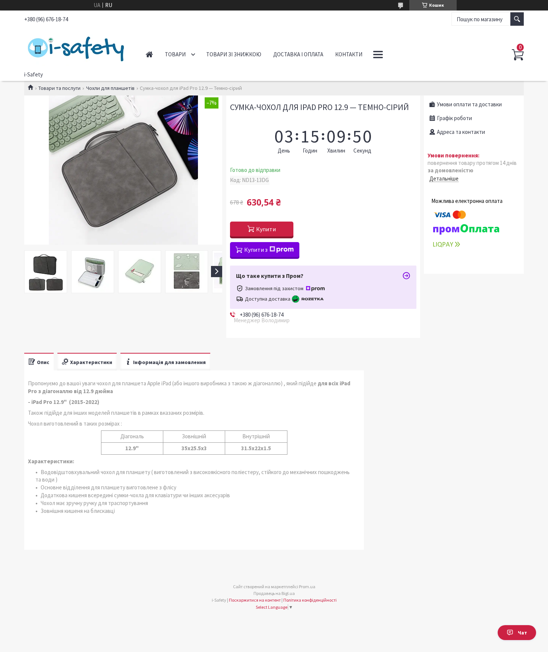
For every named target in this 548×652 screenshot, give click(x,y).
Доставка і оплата (298, 54)
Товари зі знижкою (233, 54)
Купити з (256, 249)
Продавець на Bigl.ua (274, 593)
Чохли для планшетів (110, 88)
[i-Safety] (76, 48)
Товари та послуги (59, 88)
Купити (266, 229)
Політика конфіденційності (310, 600)
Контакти (348, 54)
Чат (522, 632)
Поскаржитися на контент (255, 600)
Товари (175, 54)
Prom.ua (307, 586)
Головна (149, 54)
